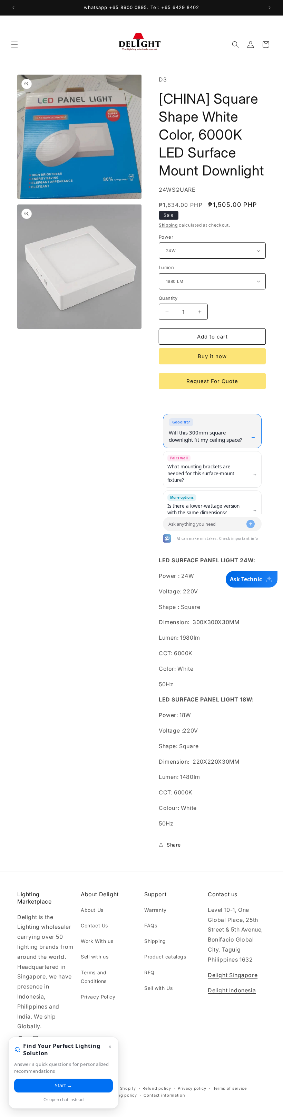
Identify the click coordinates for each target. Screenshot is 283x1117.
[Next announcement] (269, 7)
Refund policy (157, 1088)
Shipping (168, 225)
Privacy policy (192, 1088)
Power (166, 237)
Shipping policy (121, 1095)
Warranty (155, 910)
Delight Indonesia (232, 990)
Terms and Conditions (94, 977)
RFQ (149, 972)
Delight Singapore (232, 975)
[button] (14, 44)
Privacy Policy (98, 997)
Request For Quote (212, 381)
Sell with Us (158, 988)
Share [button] (174, 845)
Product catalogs (165, 957)
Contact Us (94, 925)
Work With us (97, 941)
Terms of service (230, 1088)
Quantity (168, 298)
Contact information (164, 1095)
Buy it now (212, 356)
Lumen (166, 267)
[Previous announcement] (13, 7)
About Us (92, 910)
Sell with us (94, 957)
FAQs (150, 925)
